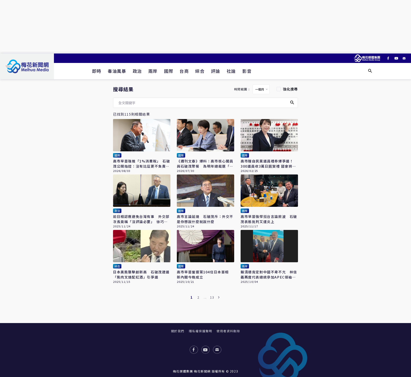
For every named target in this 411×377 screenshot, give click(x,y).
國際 (168, 71)
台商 (184, 71)
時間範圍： (242, 89)
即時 (96, 71)
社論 (231, 71)
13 (212, 297)
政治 (137, 71)
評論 (215, 71)
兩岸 (153, 71)
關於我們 (177, 331)
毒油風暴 (117, 71)
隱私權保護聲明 (200, 331)
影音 (247, 71)
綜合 (199, 71)
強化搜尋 (290, 89)
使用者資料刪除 (228, 331)
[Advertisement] (205, 27)
